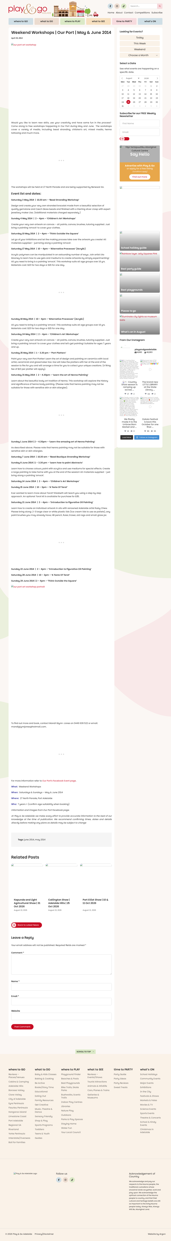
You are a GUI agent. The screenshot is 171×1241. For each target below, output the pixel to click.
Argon (163, 1234)
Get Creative (41, 1104)
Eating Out (40, 1096)
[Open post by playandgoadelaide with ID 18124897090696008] (129, 406)
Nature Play (67, 1110)
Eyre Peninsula (16, 1103)
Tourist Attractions (97, 1081)
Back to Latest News (28, 925)
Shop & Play (41, 1120)
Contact (128, 12)
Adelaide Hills (16, 1086)
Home (111, 12)
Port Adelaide (16, 1120)
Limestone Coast (17, 1116)
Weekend (139, 49)
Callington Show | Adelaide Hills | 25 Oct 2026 (59, 903)
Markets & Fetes (148, 1100)
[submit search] (159, 6)
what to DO (46, 21)
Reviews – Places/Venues (16, 1076)
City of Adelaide (17, 1098)
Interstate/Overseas (19, 1138)
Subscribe (156, 12)
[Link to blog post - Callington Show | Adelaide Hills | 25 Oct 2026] (61, 879)
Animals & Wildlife (97, 1086)
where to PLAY (72, 21)
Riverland (14, 1129)
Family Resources (44, 1100)
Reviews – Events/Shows (95, 1076)
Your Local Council (71, 1132)
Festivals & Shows (149, 1096)
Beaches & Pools (70, 1078)
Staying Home (68, 1123)
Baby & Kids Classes (45, 1074)
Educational (41, 1091)
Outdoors (66, 1115)
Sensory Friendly (44, 1116)
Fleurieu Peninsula (18, 1107)
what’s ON (150, 21)
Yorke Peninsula (17, 1133)
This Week (140, 43)
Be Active (40, 1083)
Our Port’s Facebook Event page (59, 780)
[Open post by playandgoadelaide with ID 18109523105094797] (150, 406)
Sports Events (147, 1113)
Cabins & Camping (19, 1081)
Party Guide (120, 1074)
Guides (38, 1138)
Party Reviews (121, 1083)
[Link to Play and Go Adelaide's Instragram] (117, 6)
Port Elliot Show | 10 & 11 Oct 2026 (95, 901)
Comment (17, 952)
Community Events (150, 1078)
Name (15, 981)
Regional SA (15, 1125)
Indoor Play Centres (71, 1102)
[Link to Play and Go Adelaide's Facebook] (110, 6)
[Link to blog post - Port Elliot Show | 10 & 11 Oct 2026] (96, 879)
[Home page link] (53, 9)
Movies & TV (146, 1104)
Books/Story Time (44, 1087)
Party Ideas (120, 1078)
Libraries (65, 1106)
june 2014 (29, 839)
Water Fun (66, 1128)
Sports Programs (44, 1125)
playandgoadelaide (129, 362)
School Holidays (148, 1074)
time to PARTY (124, 21)
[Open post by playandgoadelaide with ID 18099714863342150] (129, 369)
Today (139, 37)
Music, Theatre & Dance (43, 1110)
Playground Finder (71, 1074)
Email (15, 996)
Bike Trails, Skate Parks (70, 1089)
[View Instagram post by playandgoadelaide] (137, 377)
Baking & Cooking (44, 1078)
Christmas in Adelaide (146, 1131)
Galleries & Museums (93, 1096)
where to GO (21, 21)
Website (15, 1010)
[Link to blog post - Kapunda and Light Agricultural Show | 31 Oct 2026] (27, 879)
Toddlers (39, 1129)
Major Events (146, 1083)
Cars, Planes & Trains (98, 1090)
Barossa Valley (16, 1090)
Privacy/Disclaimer (44, 1234)
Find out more (139, 176)
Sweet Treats (120, 1087)
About (119, 12)
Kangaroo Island (17, 1111)
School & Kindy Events (148, 1123)
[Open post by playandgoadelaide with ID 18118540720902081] (150, 369)
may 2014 (40, 839)
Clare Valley (15, 1094)
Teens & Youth (42, 1133)
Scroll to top (84, 1051)
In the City (145, 1091)
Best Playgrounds (70, 1083)
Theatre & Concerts (150, 1117)
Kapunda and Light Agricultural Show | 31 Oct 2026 (27, 903)
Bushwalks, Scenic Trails (71, 1096)
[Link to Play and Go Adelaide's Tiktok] (123, 6)
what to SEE (98, 21)
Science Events (148, 1109)
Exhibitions (145, 1087)
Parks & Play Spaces (72, 1119)
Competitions (142, 12)
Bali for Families (17, 1142)
